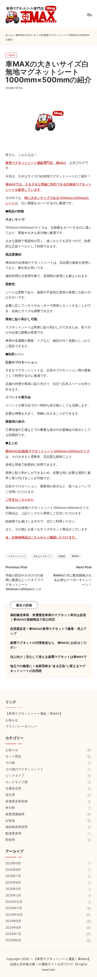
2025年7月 (13, 876)
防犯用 (10, 840)
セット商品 (13, 756)
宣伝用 (10, 795)
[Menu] (89, 14)
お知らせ (11, 720)
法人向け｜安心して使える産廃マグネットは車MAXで (48, 657)
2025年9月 (13, 863)
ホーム (9, 35)
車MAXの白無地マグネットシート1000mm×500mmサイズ (47, 451)
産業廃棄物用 (14, 814)
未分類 (10, 807)
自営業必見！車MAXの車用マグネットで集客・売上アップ (48, 631)
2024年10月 (14, 914)
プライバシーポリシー (21, 726)
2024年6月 (13, 940)
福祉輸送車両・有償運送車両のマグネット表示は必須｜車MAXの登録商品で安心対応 (48, 617)
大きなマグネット (42, 556)
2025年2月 (13, 895)
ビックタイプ (14, 775)
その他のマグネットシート (24, 769)
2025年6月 (13, 882)
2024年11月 (13, 908)
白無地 (11, 55)
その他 (10, 762)
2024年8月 (13, 927)
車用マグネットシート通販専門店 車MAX (35, 163)
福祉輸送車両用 (16, 827)
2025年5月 (13, 889)
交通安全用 (13, 788)
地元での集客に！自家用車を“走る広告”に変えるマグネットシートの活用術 (47, 668)
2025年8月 (13, 869)
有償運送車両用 (16, 801)
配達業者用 (13, 833)
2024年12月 (14, 901)
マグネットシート (17, 556)
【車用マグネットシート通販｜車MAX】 (34, 713)
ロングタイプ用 (16, 782)
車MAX (75, 556)
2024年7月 (13, 934)
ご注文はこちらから (19, 499)
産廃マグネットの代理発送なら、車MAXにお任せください (48, 645)
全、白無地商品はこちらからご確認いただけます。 (41, 537)
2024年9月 (13, 921)
